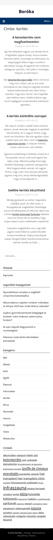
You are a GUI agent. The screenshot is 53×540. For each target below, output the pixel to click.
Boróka (26, 11)
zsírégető (41, 516)
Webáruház (9, 438)
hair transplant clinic (31, 478)
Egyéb (6, 377)
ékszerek (7, 519)
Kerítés (6, 397)
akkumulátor (9, 455)
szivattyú (7, 512)
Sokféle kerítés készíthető (26, 190)
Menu (47, 21)
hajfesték (6, 483)
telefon (35, 513)
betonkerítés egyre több (20, 79)
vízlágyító (21, 516)
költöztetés (10, 499)
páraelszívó (9, 508)
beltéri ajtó (32, 455)
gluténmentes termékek (12, 469)
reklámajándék (22, 508)
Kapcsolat (8, 275)
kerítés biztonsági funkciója (26, 214)
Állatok (6, 364)
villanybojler (9, 516)
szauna (36, 508)
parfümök (9, 503)
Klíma (6, 404)
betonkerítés (12, 459)
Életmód (7, 384)
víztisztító (31, 516)
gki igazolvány (36, 464)
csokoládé (32, 460)
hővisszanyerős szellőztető (24, 482)
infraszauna (14, 488)
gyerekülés (11, 473)
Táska (6, 431)
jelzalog (31, 488)
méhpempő (22, 499)
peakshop (20, 504)
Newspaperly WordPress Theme (31, 534)
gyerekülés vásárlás (29, 473)
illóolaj (40, 483)
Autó (5, 371)
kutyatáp (34, 494)
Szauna (6, 418)
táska (41, 512)
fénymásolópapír (24, 464)
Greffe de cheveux (35, 468)
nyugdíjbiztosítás (43, 499)
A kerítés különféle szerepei (27, 116)
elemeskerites (10, 464)
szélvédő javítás (26, 513)
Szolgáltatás (9, 424)
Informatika (9, 391)
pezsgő (28, 503)
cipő (24, 460)
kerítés (16, 494)
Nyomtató (8, 411)
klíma (24, 494)
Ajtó (5, 357)
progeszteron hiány (39, 504)
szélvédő (16, 513)
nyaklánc (32, 498)
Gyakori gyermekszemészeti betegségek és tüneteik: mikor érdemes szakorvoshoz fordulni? (24, 316)
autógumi (21, 455)
